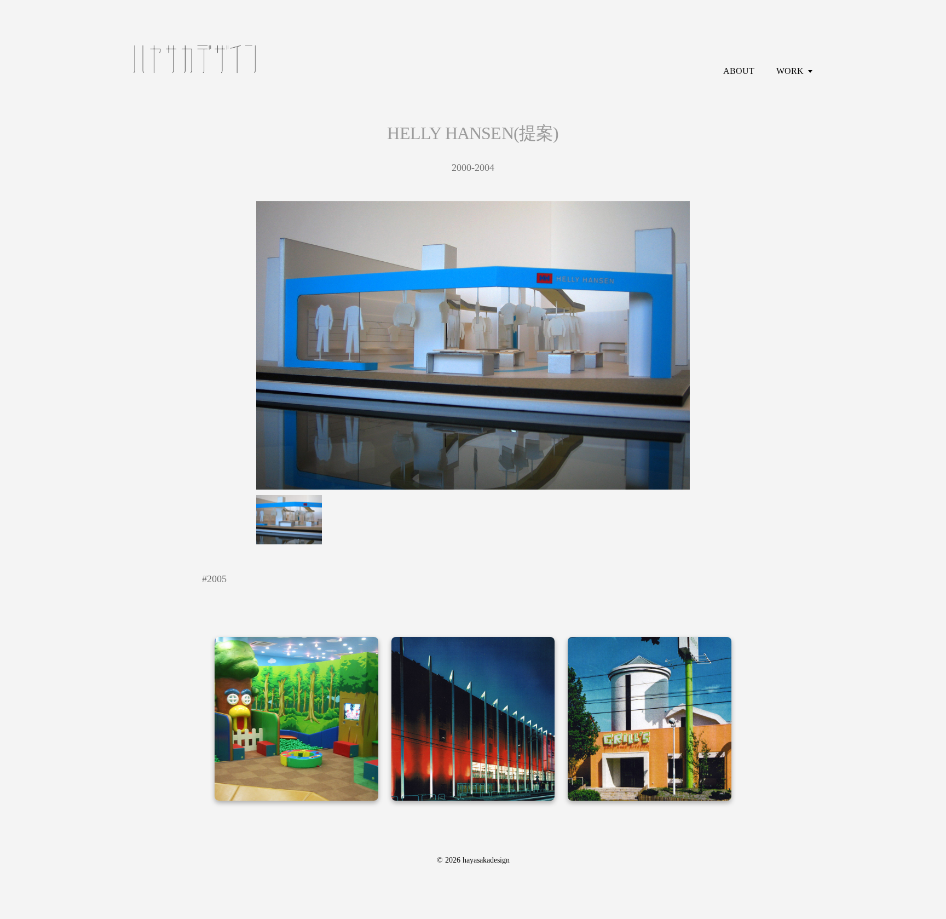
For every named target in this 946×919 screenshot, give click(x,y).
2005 (217, 578)
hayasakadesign (486, 860)
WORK (790, 71)
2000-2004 (473, 167)
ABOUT (738, 71)
